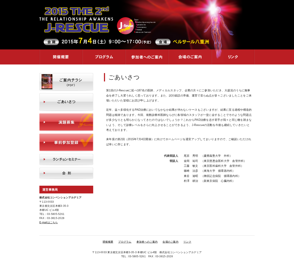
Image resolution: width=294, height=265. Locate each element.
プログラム (103, 56)
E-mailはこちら (48, 222)
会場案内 (190, 56)
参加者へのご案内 (147, 56)
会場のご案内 (170, 241)
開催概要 (60, 56)
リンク (233, 56)
